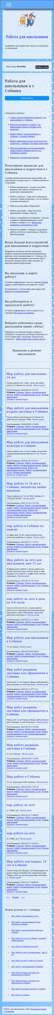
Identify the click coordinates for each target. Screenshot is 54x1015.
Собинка (20, 392)
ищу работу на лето (21, 805)
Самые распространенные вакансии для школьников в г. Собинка (28, 118)
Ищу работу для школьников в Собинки (27, 967)
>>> (23, 897)
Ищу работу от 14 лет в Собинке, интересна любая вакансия (26, 487)
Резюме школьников (22, 472)
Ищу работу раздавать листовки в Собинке (23, 746)
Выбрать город (42, 67)
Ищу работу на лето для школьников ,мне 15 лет (24, 561)
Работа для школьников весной (27, 465)
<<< (8, 897)
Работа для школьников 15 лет (27, 585)
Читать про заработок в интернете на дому (26, 223)
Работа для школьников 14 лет (27, 395)
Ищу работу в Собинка (23, 776)
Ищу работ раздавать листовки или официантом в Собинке (27, 673)
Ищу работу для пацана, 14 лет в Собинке (26, 863)
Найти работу (27, 98)
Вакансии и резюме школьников (24, 157)
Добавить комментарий (17, 399)
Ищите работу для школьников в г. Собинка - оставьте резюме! (25, 135)
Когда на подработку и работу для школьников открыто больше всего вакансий (25, 126)
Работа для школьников (27, 36)
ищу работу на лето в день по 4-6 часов (27, 961)
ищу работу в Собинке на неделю (24, 946)
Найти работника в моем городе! (30, 339)
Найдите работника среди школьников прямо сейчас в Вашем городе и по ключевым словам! (27, 150)
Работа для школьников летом (27, 694)
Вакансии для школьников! (17, 291)
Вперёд (15, 897)
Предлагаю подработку (24, 313)
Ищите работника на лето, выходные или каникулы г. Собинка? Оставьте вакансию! (29, 142)
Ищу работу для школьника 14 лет (25, 916)
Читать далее (39, 385)
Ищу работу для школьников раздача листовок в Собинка (27, 409)
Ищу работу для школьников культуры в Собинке (27, 443)
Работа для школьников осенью (22, 469)
